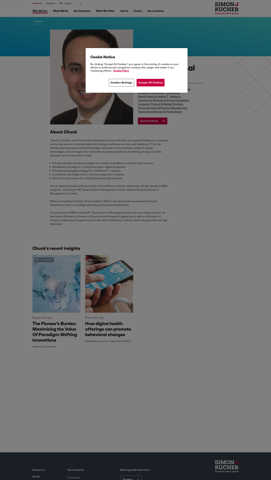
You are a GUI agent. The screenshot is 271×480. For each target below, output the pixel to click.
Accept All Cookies (150, 82)
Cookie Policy (121, 70)
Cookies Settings (121, 82)
